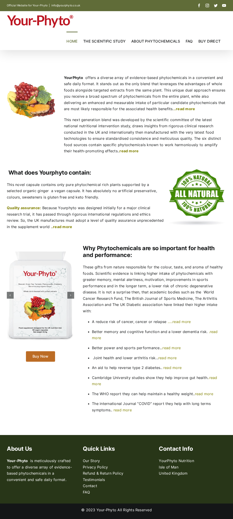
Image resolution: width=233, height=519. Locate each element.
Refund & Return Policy (103, 473)
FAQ (86, 492)
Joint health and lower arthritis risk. (124, 358)
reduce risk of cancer (114, 321)
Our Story (91, 460)
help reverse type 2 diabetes (134, 367)
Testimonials (94, 479)
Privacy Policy (95, 467)
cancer (142, 321)
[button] (10, 295)
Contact (90, 485)
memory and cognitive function (132, 331)
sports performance (142, 348)
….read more (180, 321)
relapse (160, 321)
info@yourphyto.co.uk (66, 5)
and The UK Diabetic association (134, 304)
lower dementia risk (189, 331)
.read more (62, 226)
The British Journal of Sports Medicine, (159, 298)
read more (167, 358)
